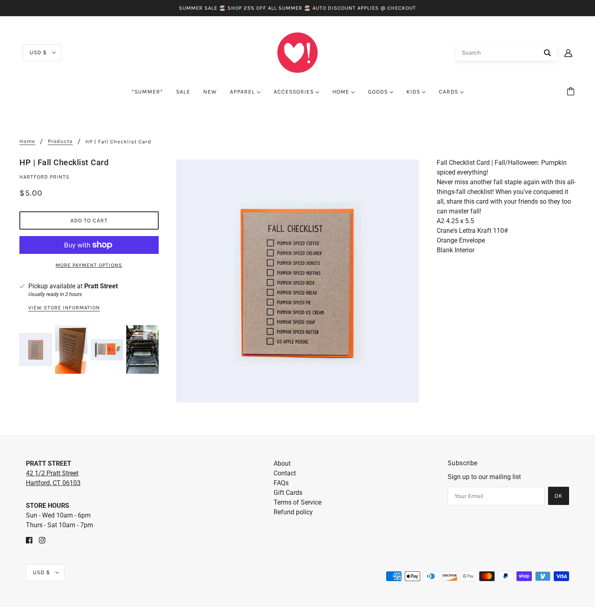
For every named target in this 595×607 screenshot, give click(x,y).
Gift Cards (288, 492)
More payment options (88, 265)
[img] (29, 540)
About (282, 463)
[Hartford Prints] (297, 52)
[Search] (547, 52)
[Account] (568, 53)
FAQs (281, 483)
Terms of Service (297, 502)
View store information (64, 308)
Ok (559, 495)
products (60, 141)
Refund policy (293, 512)
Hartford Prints (44, 177)
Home (27, 141)
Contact (285, 473)
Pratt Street (101, 286)
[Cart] (572, 91)
